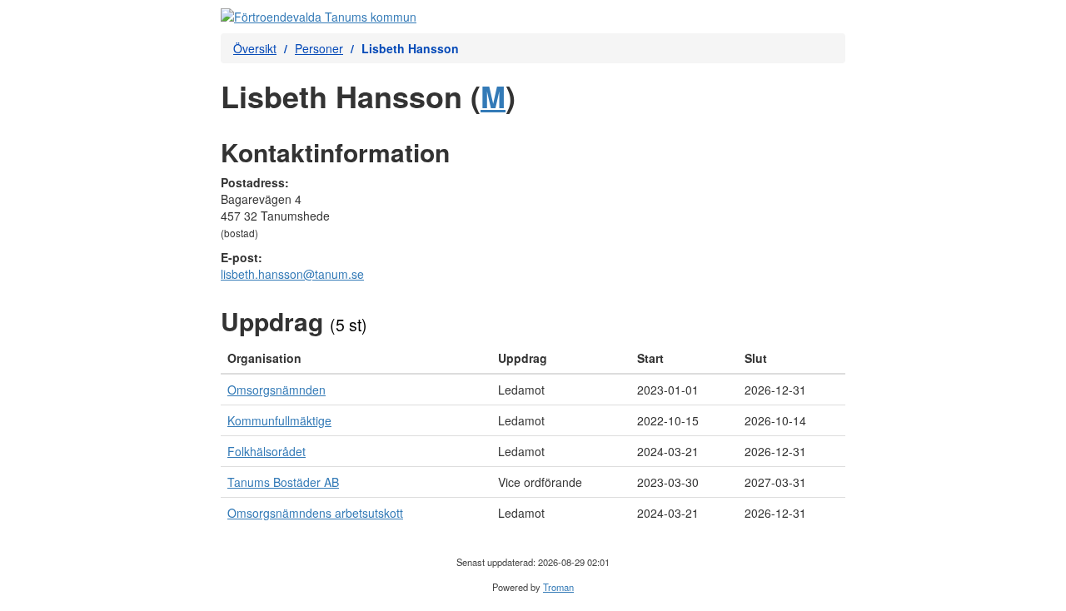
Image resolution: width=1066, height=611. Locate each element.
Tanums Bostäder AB (283, 482)
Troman (558, 587)
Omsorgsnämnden (276, 389)
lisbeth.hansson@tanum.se (292, 274)
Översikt (254, 48)
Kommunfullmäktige (279, 420)
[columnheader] (356, 358)
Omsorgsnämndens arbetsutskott (315, 512)
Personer (319, 48)
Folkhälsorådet (266, 451)
